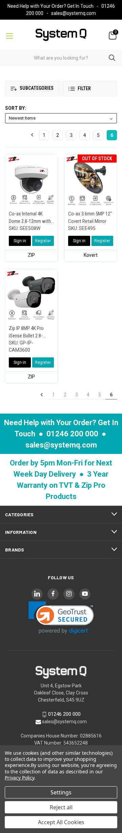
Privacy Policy (19, 777)
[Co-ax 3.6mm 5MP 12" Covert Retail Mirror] (91, 180)
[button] (32, 88)
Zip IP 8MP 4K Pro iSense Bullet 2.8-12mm (26, 332)
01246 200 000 (72, 434)
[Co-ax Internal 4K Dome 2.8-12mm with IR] (31, 180)
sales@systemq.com (73, 13)
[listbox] (61, 118)
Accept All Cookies (61, 822)
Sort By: (15, 108)
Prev (34, 135)
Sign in (20, 240)
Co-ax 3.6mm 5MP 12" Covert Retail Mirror (90, 218)
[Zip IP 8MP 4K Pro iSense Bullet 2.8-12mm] (31, 295)
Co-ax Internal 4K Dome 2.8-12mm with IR (30, 218)
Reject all (61, 807)
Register (43, 240)
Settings (61, 792)
